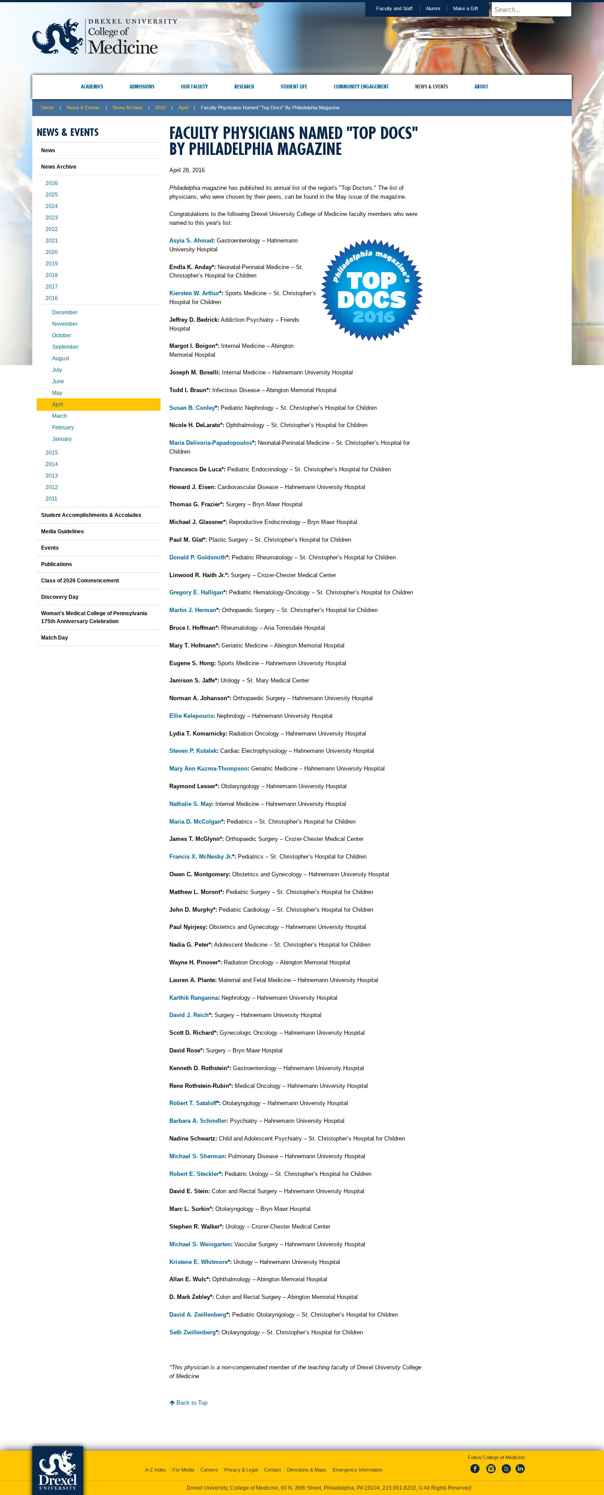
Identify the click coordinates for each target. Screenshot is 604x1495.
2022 (52, 229)
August (60, 358)
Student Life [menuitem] (294, 86)
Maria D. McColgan (195, 821)
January (62, 439)
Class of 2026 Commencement (80, 581)
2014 (52, 464)
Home (47, 107)
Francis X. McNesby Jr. (200, 856)
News (48, 150)
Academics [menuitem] (92, 86)
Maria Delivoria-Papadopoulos (210, 442)
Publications (56, 564)
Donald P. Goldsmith (197, 557)
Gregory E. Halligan (196, 592)
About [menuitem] (481, 86)
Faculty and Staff (394, 8)
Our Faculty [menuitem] (194, 86)
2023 (52, 218)
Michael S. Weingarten (200, 1244)
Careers (209, 1461)
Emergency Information (357, 1461)
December (64, 312)
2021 (52, 241)
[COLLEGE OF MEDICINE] (104, 51)
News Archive (127, 107)
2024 (52, 206)
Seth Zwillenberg (192, 1332)
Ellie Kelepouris (191, 716)
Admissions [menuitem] (142, 86)
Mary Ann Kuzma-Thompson (208, 768)
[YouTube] (505, 1465)
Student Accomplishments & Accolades (91, 515)
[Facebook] (476, 1465)
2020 (52, 252)
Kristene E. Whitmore (198, 1262)
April (183, 107)
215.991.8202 (420, 1480)
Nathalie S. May (190, 804)
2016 (160, 107)
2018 (52, 275)
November (64, 324)
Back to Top (191, 1402)
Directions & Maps (306, 1461)
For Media (183, 1461)
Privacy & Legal (241, 1461)
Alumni (433, 8)
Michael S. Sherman (197, 1156)
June (58, 381)
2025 (52, 195)
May (57, 393)
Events (50, 548)
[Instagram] (491, 1465)
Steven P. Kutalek (193, 751)
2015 (52, 453)
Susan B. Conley (192, 408)
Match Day (54, 638)
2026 (52, 183)
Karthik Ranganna (193, 997)
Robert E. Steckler (194, 1174)
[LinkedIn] (520, 1465)
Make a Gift (465, 8)
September (65, 347)
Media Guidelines (62, 531)
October (61, 335)
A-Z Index (155, 1461)
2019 (52, 264)
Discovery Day (60, 597)
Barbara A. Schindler (197, 1120)
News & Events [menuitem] (431, 86)
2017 (52, 287)
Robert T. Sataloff (193, 1103)
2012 (52, 487)
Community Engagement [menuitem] (361, 86)
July (57, 370)
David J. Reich (189, 1015)
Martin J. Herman (192, 610)
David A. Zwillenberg (197, 1314)
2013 (52, 476)
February (63, 427)
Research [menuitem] (244, 86)
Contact (272, 1461)
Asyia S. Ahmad (191, 240)
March (59, 416)
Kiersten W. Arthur (194, 293)
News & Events (83, 107)
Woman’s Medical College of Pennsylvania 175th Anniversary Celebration (94, 617)
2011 (51, 499)
